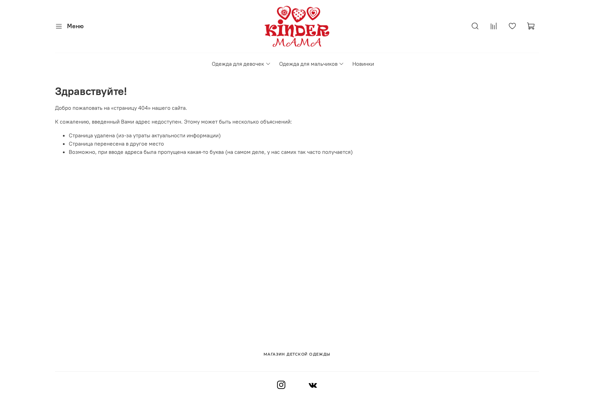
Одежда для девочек (238, 63)
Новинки (363, 63)
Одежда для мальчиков (308, 63)
